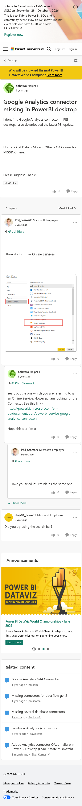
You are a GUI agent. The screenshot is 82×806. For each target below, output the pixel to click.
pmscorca (34, 701)
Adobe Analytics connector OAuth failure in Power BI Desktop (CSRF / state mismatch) (43, 746)
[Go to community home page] (27, 48)
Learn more (54, 75)
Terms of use (62, 783)
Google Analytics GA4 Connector (35, 679)
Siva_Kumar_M (41, 754)
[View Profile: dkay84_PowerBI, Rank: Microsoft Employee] (8, 517)
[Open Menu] (76, 60)
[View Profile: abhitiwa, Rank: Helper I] (8, 88)
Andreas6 (34, 717)
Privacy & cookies (39, 783)
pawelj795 (36, 734)
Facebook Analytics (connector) (34, 728)
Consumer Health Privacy (58, 797)
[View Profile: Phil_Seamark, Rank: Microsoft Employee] (8, 222)
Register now (13, 34)
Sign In (73, 49)
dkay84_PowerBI (25, 515)
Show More (19, 503)
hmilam (33, 685)
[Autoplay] (34, 649)
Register (60, 49)
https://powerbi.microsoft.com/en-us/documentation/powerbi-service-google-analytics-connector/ (39, 413)
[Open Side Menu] (5, 49)
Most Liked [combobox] (67, 208)
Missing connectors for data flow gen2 (39, 695)
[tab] (39, 649)
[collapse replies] (41, 216)
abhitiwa (21, 86)
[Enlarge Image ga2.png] (41, 313)
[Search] (49, 48)
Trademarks (10, 791)
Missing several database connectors (38, 712)
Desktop (12, 60)
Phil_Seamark (23, 220)
